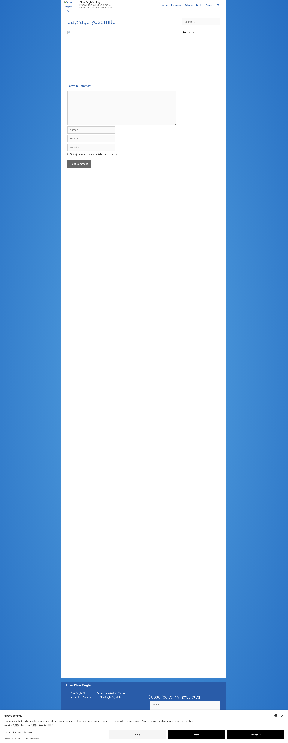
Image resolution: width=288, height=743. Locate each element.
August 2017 (189, 480)
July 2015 (188, 581)
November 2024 (191, 127)
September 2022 (191, 242)
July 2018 (188, 430)
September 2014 (191, 604)
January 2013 (190, 636)
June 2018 (188, 435)
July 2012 (188, 650)
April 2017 (188, 499)
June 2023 (188, 205)
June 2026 (188, 49)
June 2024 (188, 150)
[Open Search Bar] (223, 5)
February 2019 (190, 398)
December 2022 (191, 228)
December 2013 (191, 618)
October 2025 (190, 86)
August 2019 (189, 370)
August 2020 (189, 320)
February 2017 (190, 508)
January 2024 (190, 173)
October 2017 (190, 471)
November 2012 (191, 641)
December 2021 (191, 260)
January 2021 (190, 297)
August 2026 (189, 40)
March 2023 (189, 219)
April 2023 (188, 214)
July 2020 (188, 324)
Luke (79, 685)
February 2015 (190, 586)
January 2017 (190, 513)
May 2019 (188, 384)
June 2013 (188, 627)
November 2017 (191, 467)
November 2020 (191, 306)
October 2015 (190, 572)
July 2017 (188, 485)
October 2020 (190, 311)
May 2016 (188, 540)
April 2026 (188, 59)
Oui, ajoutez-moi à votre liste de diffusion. (93, 154)
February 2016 (190, 554)
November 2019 (191, 357)
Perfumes (176, 5)
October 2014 (190, 600)
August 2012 (189, 645)
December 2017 (191, 462)
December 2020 (191, 302)
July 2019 (188, 375)
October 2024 (190, 132)
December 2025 (191, 77)
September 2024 (191, 137)
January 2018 (190, 458)
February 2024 (190, 169)
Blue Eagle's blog (90, 2)
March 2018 (189, 448)
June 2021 (188, 274)
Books (199, 5)
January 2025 (190, 118)
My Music (188, 5)
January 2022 (190, 256)
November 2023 (191, 182)
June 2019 (188, 379)
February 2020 (190, 347)
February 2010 (190, 659)
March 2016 (189, 549)
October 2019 (190, 361)
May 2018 (188, 439)
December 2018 (191, 407)
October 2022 (190, 237)
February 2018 (190, 453)
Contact (210, 5)
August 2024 (189, 141)
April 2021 (188, 283)
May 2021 (188, 279)
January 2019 (190, 402)
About (165, 5)
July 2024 (188, 146)
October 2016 (190, 526)
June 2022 (188, 247)
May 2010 (188, 655)
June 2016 (188, 535)
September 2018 (191, 421)
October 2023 (190, 187)
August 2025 (189, 95)
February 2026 (190, 68)
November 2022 (191, 233)
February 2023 (190, 224)
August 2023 (189, 196)
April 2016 (188, 545)
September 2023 (191, 192)
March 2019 (189, 393)
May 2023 (188, 210)
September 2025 (191, 91)
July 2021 (188, 269)
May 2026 (188, 54)
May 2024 (188, 155)
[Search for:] (201, 21)
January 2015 (190, 590)
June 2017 (188, 490)
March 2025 (189, 109)
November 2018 (191, 412)
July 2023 (188, 201)
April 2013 (188, 632)
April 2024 (188, 159)
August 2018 (189, 425)
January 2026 (190, 72)
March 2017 (189, 503)
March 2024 (189, 164)
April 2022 (188, 251)
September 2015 (191, 577)
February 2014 (190, 613)
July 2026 (188, 45)
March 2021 (189, 288)
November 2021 (191, 265)
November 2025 (191, 82)
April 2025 (188, 104)
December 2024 (191, 123)
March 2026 (189, 63)
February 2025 (190, 114)
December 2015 (191, 563)
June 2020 (188, 329)
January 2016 (190, 558)
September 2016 (191, 531)
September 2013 (191, 623)
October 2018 (190, 416)
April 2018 (188, 444)
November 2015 (191, 568)
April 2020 (188, 338)
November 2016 (191, 522)
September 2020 (191, 315)
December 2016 (191, 517)
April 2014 (188, 609)
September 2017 (191, 476)
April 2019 (188, 389)
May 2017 (188, 494)
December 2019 (191, 352)
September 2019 (191, 366)
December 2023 (191, 178)
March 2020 (189, 343)
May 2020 (188, 334)
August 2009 (189, 668)
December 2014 (191, 595)
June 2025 (188, 100)
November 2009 (191, 664)
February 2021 (190, 292)
